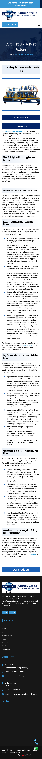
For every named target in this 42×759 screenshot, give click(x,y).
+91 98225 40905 (18, 672)
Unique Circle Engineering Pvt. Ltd (14, 131)
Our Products (21, 569)
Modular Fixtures (26, 345)
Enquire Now (21, 126)
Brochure (5, 642)
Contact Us (9, 24)
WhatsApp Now (21, 117)
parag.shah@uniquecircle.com (22, 676)
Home (11, 54)
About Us (5, 632)
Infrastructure (7, 636)
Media (4, 639)
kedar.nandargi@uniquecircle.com (24, 694)
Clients (4, 646)
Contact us (31, 554)
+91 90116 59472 (17, 690)
